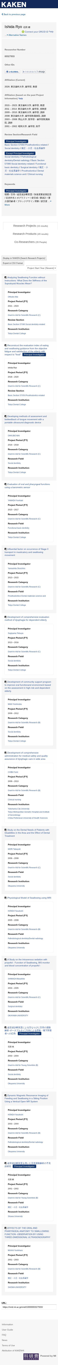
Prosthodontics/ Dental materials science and (27, 596)
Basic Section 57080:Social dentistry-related (26, 324)
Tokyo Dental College (17, 333)
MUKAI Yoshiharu (15, 1250)
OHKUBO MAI (14, 436)
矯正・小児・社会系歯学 (33, 148)
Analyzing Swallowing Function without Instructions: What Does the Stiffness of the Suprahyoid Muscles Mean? (26, 280)
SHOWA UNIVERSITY (17, 1287)
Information (7, 1324)
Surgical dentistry (29, 167)
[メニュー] (54, 4)
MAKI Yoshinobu (15, 704)
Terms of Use (8, 1345)
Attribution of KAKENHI (13, 1350)
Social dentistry (12, 148)
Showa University (15, 1216)
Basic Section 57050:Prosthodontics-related (26, 145)
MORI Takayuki (14, 849)
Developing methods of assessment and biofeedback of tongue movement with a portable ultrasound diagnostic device (26, 419)
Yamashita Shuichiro (16, 568)
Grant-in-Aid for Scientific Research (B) (24, 722)
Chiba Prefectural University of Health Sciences (28, 818)
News (4, 1340)
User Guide (7, 1329)
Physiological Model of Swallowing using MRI (29, 898)
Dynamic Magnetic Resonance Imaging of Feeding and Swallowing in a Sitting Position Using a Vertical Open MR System (26, 1098)
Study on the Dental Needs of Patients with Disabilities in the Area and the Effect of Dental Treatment (27, 833)
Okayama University (16, 886)
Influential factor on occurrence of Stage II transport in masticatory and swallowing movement (26, 552)
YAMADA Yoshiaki (15, 500)
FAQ (4, 1335)
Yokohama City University (18, 809)
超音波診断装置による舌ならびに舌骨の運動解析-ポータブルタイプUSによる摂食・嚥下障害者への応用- (28, 1030)
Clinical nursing (35, 174)
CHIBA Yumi (13, 772)
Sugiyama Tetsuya (15, 633)
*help (51, 31)
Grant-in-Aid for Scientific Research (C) (24, 315)
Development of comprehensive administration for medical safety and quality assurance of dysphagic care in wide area (26, 755)
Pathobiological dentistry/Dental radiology (25, 938)
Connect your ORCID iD (36, 31)
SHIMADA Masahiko (16, 979)
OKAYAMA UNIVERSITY (18, 1016)
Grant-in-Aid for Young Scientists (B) (23, 1065)
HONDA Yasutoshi (15, 911)
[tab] (30, 226)
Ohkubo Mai (13, 297)
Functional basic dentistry (18, 528)
